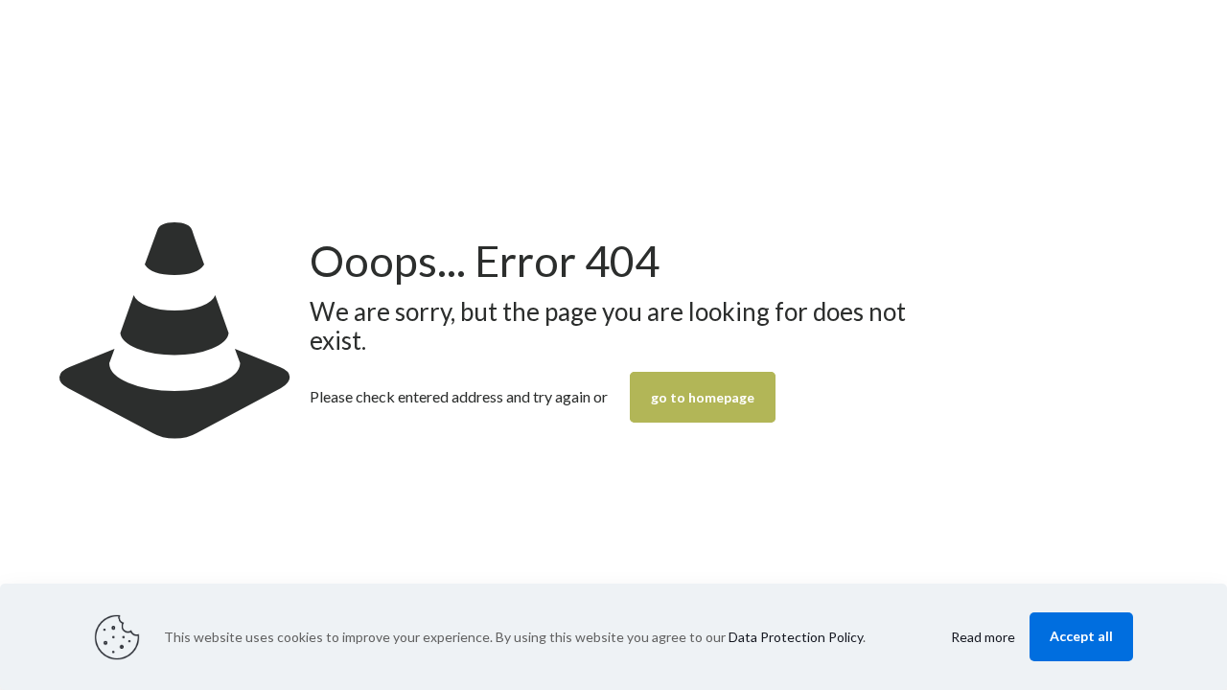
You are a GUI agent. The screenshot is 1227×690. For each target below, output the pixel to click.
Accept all (1081, 636)
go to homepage (702, 397)
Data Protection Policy (796, 637)
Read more (983, 637)
